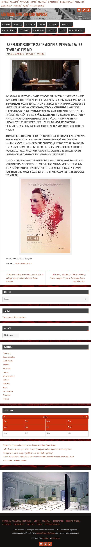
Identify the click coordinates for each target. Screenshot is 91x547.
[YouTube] (79, 10)
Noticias (5, 2)
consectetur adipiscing (45, 533)
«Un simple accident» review (14, 460)
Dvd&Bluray (6, 6)
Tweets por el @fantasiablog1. (14, 317)
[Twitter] (84, 10)
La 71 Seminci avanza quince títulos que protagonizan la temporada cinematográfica (37, 449)
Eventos (17, 6)
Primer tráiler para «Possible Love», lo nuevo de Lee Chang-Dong (29, 445)
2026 (45, 417)
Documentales (66, 2)
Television (79, 2)
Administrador (17, 54)
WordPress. (55, 538)
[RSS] (88, 10)
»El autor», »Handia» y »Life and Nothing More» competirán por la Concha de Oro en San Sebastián (67, 278)
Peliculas (42, 2)
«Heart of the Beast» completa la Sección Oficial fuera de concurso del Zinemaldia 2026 (38, 456)
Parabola (45, 538)
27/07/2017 (30, 54)
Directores (53, 2)
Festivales (24, 2)
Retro (25, 6)
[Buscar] (85, 299)
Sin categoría (8, 391)
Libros (33, 2)
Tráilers (14, 2)
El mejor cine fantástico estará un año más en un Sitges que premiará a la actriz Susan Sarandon (24, 278)
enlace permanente (23, 263)
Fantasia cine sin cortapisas (24, 14)
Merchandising (37, 6)
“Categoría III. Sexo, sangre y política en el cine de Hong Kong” (28, 453)
